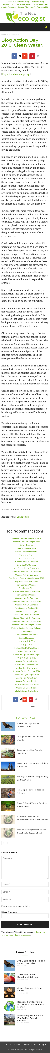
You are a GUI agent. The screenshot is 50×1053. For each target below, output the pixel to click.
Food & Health (23, 979)
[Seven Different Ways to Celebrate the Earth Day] (8, 806)
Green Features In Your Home (30, 989)
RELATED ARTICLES (25, 718)
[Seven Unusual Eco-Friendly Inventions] (8, 753)
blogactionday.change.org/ (16, 74)
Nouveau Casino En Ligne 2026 (26, 671)
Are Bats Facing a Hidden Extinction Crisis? (31, 962)
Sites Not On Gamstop (26, 548)
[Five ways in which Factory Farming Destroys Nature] (8, 779)
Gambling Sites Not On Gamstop (26, 571)
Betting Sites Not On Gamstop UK (33, 7)
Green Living (22, 993)
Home (3, 34)
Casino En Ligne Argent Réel (26, 674)
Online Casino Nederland (26, 552)
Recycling (21, 1009)
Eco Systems (14, 34)
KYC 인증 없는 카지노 (26, 658)
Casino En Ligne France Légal (26, 654)
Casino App (27, 631)
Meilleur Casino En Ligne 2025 (26, 542)
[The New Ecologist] (25, 16)
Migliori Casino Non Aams (26, 581)
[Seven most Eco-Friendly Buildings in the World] (8, 766)
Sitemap (17, 1045)
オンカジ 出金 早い (26, 641)
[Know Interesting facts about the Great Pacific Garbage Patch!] (8, 833)
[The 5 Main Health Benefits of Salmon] (9, 978)
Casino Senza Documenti (26, 664)
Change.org (23, 516)
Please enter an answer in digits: (15, 906)
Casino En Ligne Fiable (26, 661)
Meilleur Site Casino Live (26, 668)
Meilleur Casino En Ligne (27, 611)
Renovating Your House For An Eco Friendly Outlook (30, 1018)
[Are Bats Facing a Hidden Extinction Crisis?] (8, 726)
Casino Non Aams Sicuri (26, 678)
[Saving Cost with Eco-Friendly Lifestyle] (8, 740)
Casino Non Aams (26, 638)
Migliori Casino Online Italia (26, 691)
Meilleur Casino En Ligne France (26, 538)
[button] (46, 27)
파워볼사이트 (26, 645)
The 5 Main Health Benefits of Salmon (27, 975)
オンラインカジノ (26, 555)
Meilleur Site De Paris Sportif (26, 648)
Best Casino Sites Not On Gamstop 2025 (26, 578)
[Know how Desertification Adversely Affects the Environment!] (8, 819)
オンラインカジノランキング (26, 568)
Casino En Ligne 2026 (26, 651)
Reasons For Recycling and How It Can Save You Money (30, 1004)
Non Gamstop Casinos (21, 4)
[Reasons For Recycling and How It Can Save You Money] (9, 1006)
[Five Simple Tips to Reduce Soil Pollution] (8, 793)
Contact (8, 1045)
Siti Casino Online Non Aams (26, 615)
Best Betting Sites (26, 588)
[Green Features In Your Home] (9, 992)
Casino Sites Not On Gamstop (26, 591)
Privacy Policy (30, 1045)
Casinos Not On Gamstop (26, 561)
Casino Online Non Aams (27, 635)
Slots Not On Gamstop (26, 565)
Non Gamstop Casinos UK (26, 608)
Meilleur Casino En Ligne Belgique (26, 628)
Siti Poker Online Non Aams (26, 684)
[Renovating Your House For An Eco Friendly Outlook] (9, 1019)
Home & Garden (23, 1023)
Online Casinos (26, 545)
